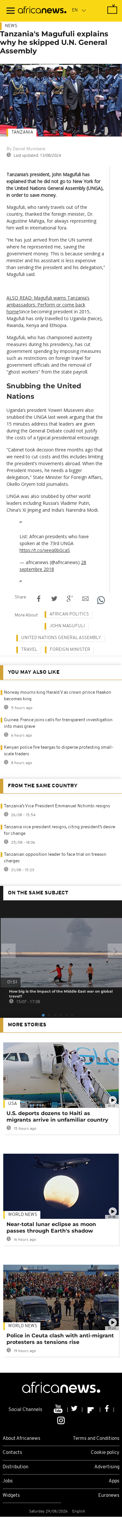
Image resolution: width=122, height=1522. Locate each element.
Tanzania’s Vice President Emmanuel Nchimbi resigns (57, 806)
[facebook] (107, 1409)
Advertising (106, 1467)
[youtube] (59, 1409)
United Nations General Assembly (61, 637)
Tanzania (22, 132)
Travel (29, 649)
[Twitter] (75, 1409)
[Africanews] (42, 11)
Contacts (12, 1452)
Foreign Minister (70, 649)
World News (22, 1214)
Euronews (108, 1495)
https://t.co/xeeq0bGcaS (45, 550)
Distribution (15, 1467)
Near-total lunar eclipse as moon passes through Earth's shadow (51, 1227)
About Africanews (21, 1438)
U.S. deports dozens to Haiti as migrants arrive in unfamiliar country (57, 1116)
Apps (114, 1481)
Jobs (8, 1481)
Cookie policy (105, 1452)
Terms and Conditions (96, 1438)
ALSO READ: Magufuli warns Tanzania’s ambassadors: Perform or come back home (48, 305)
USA (12, 1103)
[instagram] (61, 1420)
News (11, 26)
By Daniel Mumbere (26, 149)
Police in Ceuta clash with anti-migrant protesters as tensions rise (60, 1338)
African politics (69, 614)
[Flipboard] (91, 1409)
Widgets (11, 1495)
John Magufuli (67, 626)
